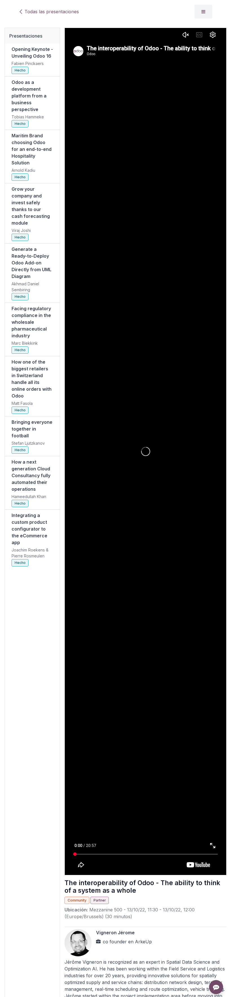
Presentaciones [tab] (25, 36)
